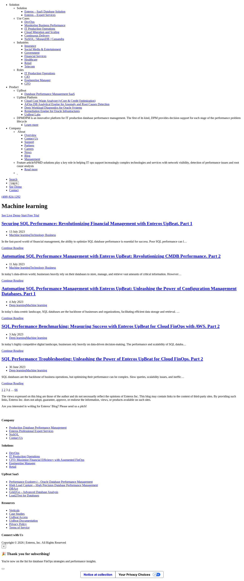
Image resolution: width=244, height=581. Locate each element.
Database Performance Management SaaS (49, 94)
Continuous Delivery (37, 35)
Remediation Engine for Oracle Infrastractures (52, 111)
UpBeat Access (18, 517)
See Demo (15, 186)
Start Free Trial (30, 215)
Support (29, 142)
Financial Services (35, 56)
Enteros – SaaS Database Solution (44, 11)
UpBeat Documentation (23, 520)
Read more (31, 169)
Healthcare (30, 59)
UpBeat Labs (32, 114)
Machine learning (19, 235)
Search (13, 179)
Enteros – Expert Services (39, 15)
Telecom (29, 66)
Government (31, 52)
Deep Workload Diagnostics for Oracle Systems (53, 107)
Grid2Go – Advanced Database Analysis (33, 492)
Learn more (31, 124)
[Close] (3, 568)
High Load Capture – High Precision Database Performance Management (53, 485)
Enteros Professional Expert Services (31, 431)
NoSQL (14, 434)
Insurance (30, 45)
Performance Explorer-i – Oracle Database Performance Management (51, 481)
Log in (14, 183)
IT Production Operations (39, 28)
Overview (30, 135)
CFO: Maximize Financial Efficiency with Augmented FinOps (46, 459)
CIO (27, 76)
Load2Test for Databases (24, 495)
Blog (27, 155)
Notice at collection (98, 574)
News (27, 152)
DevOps (29, 21)
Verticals (14, 510)
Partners (29, 145)
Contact (13, 190)
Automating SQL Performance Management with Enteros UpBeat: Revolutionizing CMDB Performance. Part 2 (111, 256)
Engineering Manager (37, 80)
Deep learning (17, 305)
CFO (27, 83)
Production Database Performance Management (38, 427)
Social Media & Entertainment (42, 49)
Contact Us (31, 138)
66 (16, 389)
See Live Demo (11, 215)
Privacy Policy (18, 524)
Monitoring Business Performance (44, 25)
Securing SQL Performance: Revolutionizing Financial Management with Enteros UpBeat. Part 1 (97, 223)
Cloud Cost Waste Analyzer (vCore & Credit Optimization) (60, 100)
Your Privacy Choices (134, 574)
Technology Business (43, 235)
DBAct (13, 488)
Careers (29, 148)
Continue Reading (12, 248)
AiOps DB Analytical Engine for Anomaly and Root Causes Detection (66, 104)
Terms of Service (19, 527)
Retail (27, 63)
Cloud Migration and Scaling (41, 32)
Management (32, 159)
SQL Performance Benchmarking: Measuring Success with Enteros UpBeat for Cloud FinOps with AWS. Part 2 (111, 326)
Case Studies (17, 513)
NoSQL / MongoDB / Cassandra (44, 39)
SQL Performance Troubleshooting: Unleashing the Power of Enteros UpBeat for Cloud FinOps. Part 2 (102, 358)
